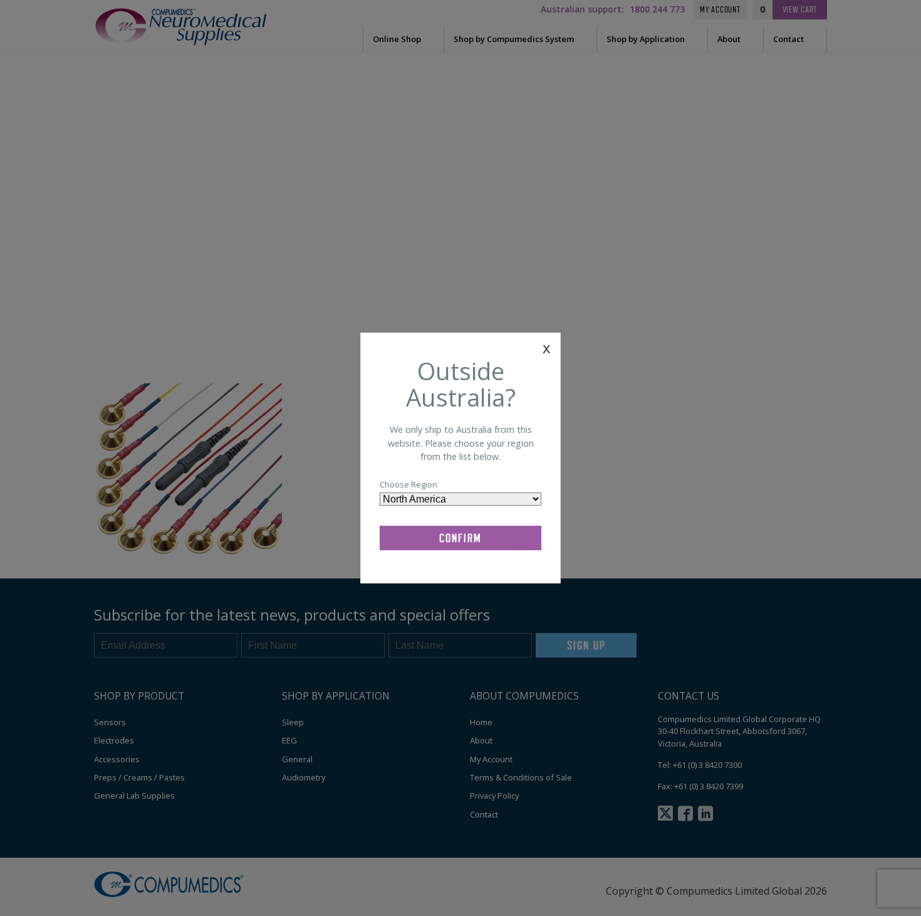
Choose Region (408, 484)
